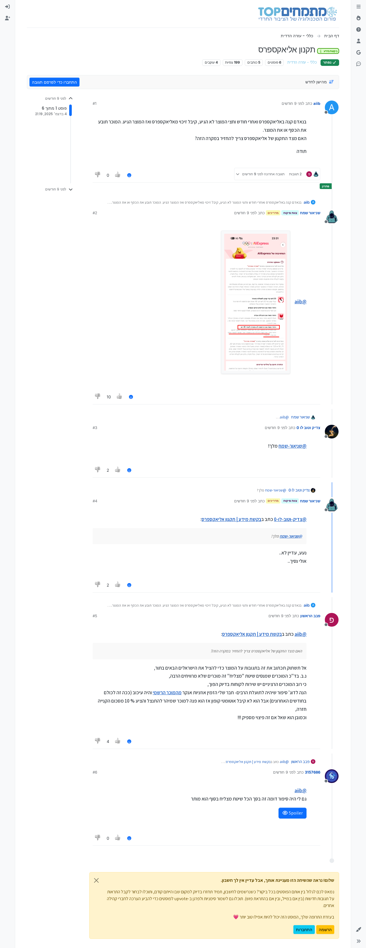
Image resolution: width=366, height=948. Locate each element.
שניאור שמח (310, 213)
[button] (358, 929)
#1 (94, 103)
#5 (95, 615)
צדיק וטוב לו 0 (308, 427)
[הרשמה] (7, 18)
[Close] (96, 880)
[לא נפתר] (358, 29)
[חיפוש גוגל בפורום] (358, 52)
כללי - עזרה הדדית (302, 62)
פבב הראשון (310, 615)
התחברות (304, 929)
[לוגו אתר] (297, 14)
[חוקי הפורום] (358, 6)
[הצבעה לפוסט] (118, 175)
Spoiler (295, 813)
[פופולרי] (358, 18)
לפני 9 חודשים (293, 103)
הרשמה (325, 929)
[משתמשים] (358, 41)
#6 (95, 772)
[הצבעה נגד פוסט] (98, 175)
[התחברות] (7, 6)
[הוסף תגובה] (129, 175)
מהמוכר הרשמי (167, 692)
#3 (95, 427)
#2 (95, 213)
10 (109, 396)
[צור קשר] (358, 64)
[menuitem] (7, 6)
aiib (316, 103)
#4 (95, 501)
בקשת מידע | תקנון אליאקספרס (231, 519)
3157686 (312, 772)
